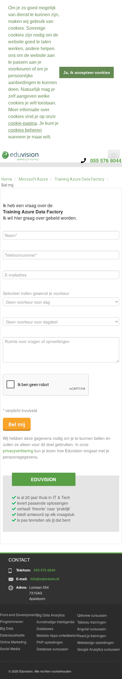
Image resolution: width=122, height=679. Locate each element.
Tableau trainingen (91, 622)
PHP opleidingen (50, 642)
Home (6, 179)
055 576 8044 (103, 160)
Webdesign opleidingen (95, 642)
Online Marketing (13, 641)
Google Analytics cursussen (98, 649)
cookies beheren (25, 130)
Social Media (10, 648)
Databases (45, 628)
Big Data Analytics (51, 614)
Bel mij (16, 424)
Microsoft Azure (33, 179)
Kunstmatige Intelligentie (56, 621)
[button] (53, 137)
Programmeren (11, 621)
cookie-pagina (22, 123)
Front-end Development (18, 614)
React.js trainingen (91, 635)
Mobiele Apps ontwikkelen (57, 635)
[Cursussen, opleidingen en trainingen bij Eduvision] (19, 156)
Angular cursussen (91, 628)
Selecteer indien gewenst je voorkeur (36, 293)
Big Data (6, 628)
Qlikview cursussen (92, 615)
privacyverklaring (18, 450)
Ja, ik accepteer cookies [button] (86, 72)
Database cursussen (52, 648)
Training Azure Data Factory (79, 179)
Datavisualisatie (12, 635)
